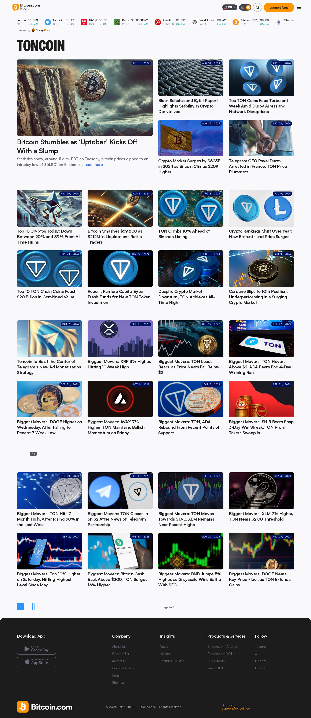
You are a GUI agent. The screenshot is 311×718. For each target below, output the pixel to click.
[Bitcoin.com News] (26, 7)
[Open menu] (299, 7)
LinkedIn (261, 668)
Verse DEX (215, 668)
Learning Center (172, 661)
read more (93, 164)
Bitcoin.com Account (223, 646)
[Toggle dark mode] (245, 7)
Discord (261, 661)
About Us (119, 646)
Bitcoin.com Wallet (221, 654)
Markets (165, 654)
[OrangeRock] (41, 30)
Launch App (279, 7)
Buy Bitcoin (216, 661)
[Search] (257, 7)
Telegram (261, 646)
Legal (116, 675)
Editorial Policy (123, 668)
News (164, 646)
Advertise (119, 661)
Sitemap (118, 682)
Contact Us (120, 654)
